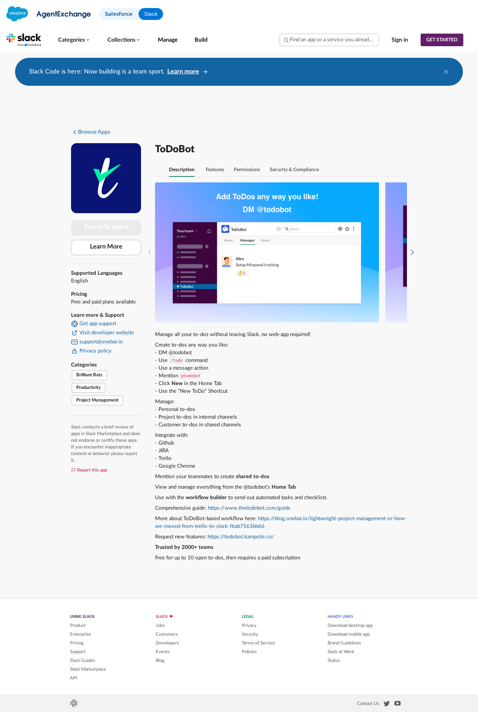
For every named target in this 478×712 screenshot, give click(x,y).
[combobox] (329, 40)
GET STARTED (442, 39)
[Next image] (412, 252)
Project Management (97, 400)
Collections (121, 40)
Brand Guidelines (344, 643)
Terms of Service (258, 643)
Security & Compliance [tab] (294, 169)
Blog (160, 660)
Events (163, 651)
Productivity (88, 387)
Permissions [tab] (247, 169)
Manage (168, 40)
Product (78, 625)
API (73, 678)
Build (201, 40)
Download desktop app (350, 625)
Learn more (183, 72)
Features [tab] (215, 169)
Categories (71, 40)
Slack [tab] (150, 14)
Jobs (160, 625)
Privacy (249, 625)
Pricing (77, 643)
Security (250, 634)
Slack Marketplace (88, 669)
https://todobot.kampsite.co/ (241, 536)
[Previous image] (150, 252)
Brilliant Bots (89, 375)
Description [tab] (182, 169)
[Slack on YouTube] (397, 704)
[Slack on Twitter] (386, 705)
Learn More (106, 247)
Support (78, 651)
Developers (167, 643)
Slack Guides (82, 660)
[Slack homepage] (74, 705)
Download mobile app (349, 634)
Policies (249, 651)
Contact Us (368, 703)
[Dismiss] (446, 71)
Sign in (400, 40)
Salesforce (118, 14)
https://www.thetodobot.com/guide (249, 508)
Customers (167, 634)
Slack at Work (341, 651)
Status (334, 660)
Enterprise (80, 634)
